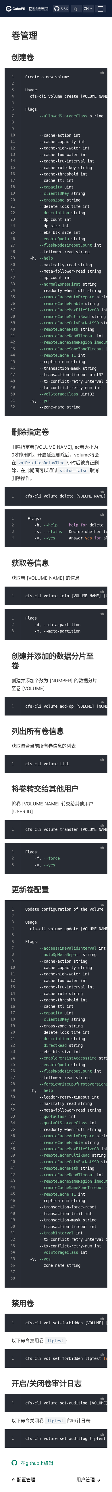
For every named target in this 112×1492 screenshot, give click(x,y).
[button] (88, 8)
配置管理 (25, 1479)
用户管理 (85, 1479)
